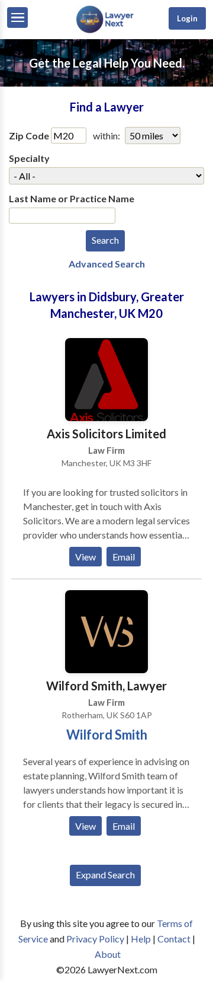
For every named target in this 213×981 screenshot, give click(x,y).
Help (141, 938)
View (85, 556)
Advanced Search (107, 263)
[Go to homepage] (106, 30)
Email (123, 556)
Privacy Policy (95, 938)
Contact (174, 938)
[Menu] (17, 17)
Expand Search (105, 874)
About (108, 954)
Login (187, 18)
